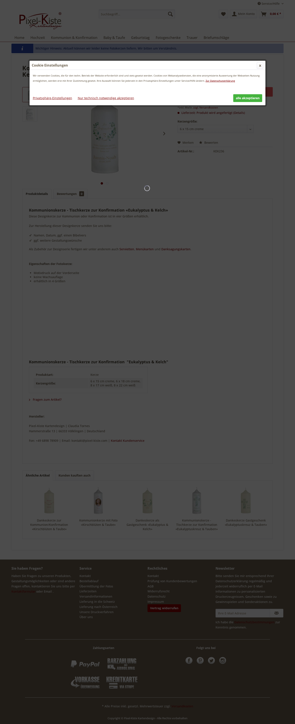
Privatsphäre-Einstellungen (52, 98)
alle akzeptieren (248, 98)
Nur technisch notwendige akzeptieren (106, 98)
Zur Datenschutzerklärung (220, 80)
